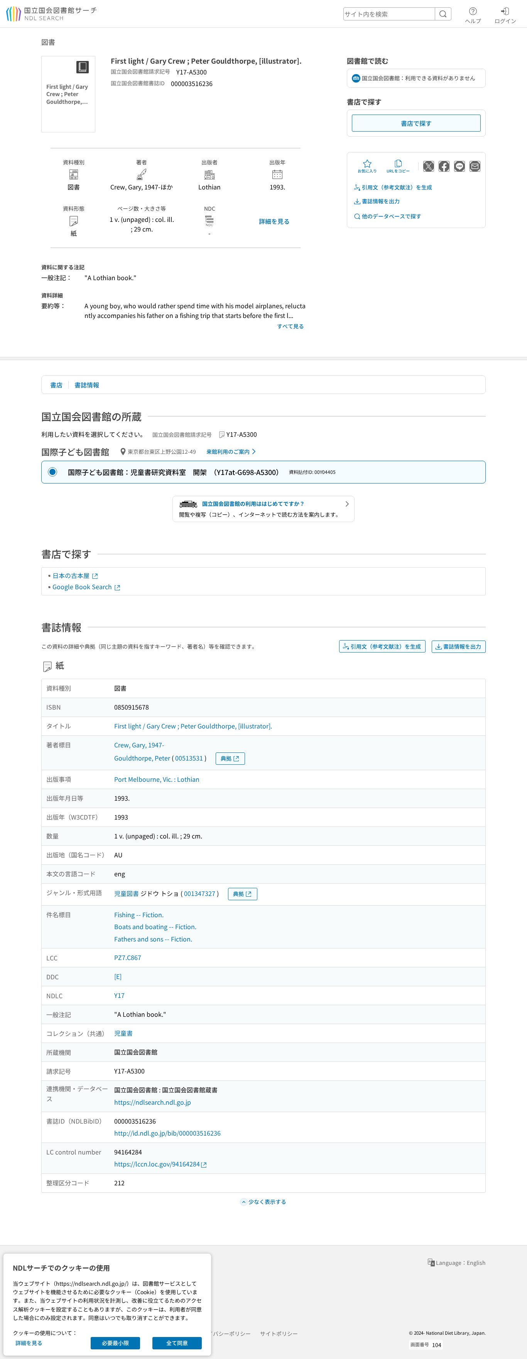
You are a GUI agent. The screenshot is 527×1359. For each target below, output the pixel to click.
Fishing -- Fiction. (139, 914)
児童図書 (126, 893)
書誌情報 (86, 384)
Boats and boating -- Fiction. (155, 926)
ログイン (505, 20)
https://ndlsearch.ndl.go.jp (152, 1102)
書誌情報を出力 (381, 201)
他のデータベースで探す (391, 216)
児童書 (123, 1033)
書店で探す (416, 123)
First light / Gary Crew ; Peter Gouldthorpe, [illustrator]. (193, 725)
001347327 (199, 893)
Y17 (119, 995)
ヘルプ (473, 20)
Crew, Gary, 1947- (139, 744)
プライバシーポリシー (224, 1333)
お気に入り (367, 171)
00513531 (189, 757)
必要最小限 (115, 1343)
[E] (118, 976)
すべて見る (290, 326)
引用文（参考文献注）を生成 (397, 187)
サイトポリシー (279, 1333)
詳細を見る (274, 221)
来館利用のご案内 (228, 451)
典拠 (226, 758)
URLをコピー (398, 171)
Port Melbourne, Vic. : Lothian (156, 779)
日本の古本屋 (71, 575)
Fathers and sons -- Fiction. (153, 938)
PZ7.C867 (127, 957)
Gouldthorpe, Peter (142, 757)
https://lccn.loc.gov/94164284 (157, 1163)
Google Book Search (82, 586)
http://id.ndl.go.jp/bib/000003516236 (167, 1133)
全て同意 (177, 1343)
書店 (56, 384)
